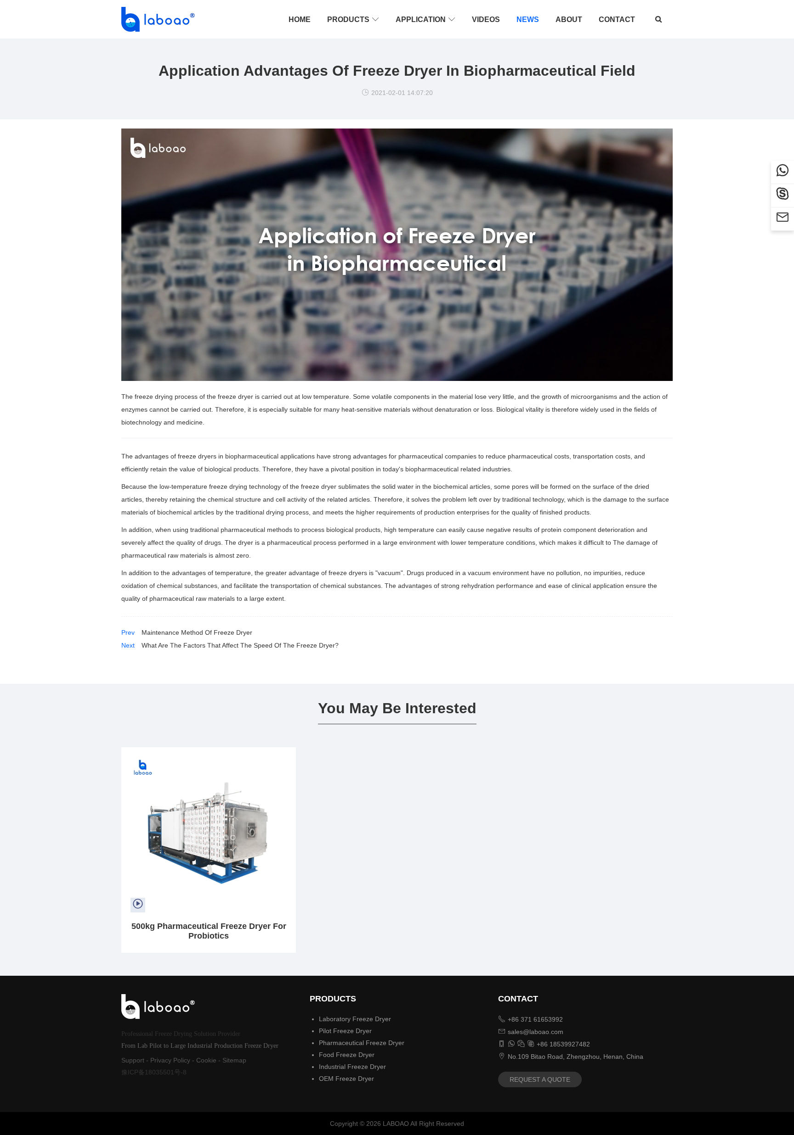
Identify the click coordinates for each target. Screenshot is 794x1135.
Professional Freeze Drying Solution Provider (180, 1033)
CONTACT (617, 19)
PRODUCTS (353, 19)
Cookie (206, 1060)
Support (132, 1060)
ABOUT (569, 19)
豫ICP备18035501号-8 (154, 1072)
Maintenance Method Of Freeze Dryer (197, 632)
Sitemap (234, 1060)
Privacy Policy (170, 1060)
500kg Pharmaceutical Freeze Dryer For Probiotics (208, 931)
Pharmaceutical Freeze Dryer (361, 1042)
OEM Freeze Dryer (346, 1078)
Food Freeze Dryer (346, 1054)
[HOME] (155, 19)
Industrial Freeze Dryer (352, 1066)
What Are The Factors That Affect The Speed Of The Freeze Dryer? (240, 645)
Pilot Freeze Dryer (345, 1030)
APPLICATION (425, 19)
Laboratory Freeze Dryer (355, 1019)
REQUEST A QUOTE (540, 1079)
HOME (300, 19)
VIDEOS (486, 19)
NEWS (527, 19)
